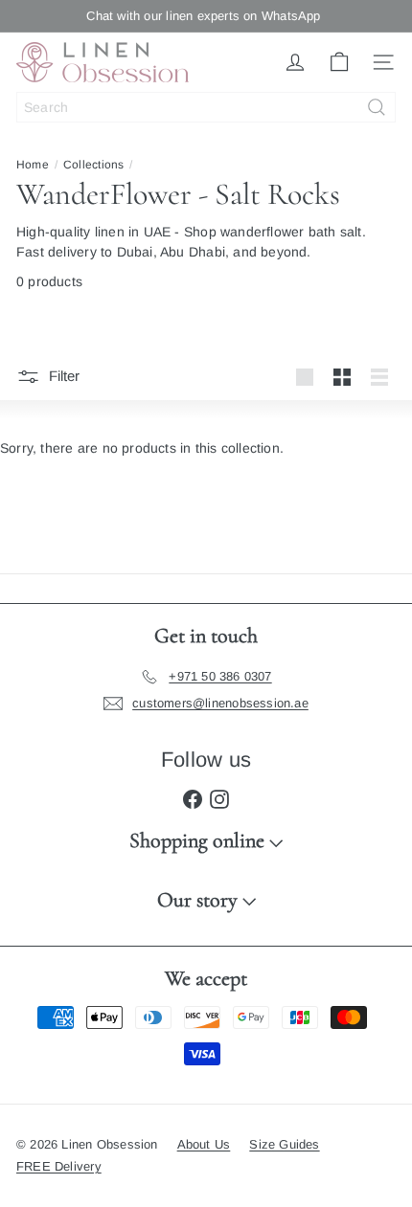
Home (32, 164)
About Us (204, 1144)
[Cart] (339, 62)
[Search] (376, 107)
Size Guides (284, 1144)
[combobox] (206, 107)
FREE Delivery (59, 1166)
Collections (93, 164)
